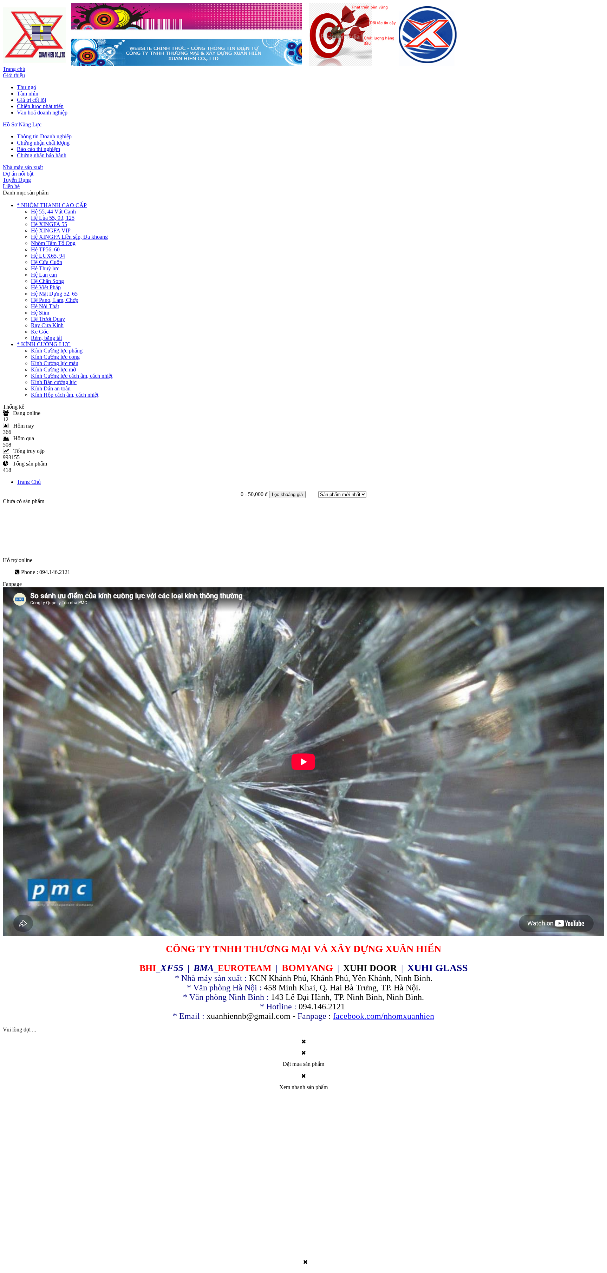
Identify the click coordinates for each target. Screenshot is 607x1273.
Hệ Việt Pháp (46, 287)
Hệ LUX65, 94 (48, 256)
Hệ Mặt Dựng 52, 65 (54, 294)
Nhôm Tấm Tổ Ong (53, 243)
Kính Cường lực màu (54, 363)
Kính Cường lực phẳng (57, 351)
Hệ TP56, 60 (45, 249)
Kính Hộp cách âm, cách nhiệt (64, 395)
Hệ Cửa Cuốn (46, 262)
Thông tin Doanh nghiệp (44, 136)
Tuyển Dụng (17, 180)
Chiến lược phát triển (40, 106)
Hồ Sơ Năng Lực (22, 124)
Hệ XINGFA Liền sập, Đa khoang (69, 237)
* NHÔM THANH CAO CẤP (52, 205)
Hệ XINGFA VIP (51, 230)
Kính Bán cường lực (54, 382)
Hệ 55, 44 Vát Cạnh (53, 212)
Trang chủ (14, 69)
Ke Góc (39, 332)
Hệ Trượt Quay (48, 319)
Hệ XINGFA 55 (49, 224)
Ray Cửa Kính (47, 325)
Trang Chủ (29, 482)
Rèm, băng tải (46, 338)
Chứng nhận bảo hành (41, 155)
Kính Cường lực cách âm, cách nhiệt (71, 376)
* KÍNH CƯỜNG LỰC (44, 344)
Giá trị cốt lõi (31, 100)
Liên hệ (11, 186)
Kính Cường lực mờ (53, 369)
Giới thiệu (14, 75)
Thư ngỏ (26, 87)
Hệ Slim (40, 313)
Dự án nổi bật (18, 174)
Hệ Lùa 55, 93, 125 (52, 218)
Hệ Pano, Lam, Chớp (54, 300)
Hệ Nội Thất (45, 306)
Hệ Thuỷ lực (45, 268)
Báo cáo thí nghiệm (38, 149)
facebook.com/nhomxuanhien (383, 1016)
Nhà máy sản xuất (23, 167)
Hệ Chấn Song (47, 281)
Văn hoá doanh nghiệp (42, 113)
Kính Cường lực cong (55, 357)
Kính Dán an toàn (51, 388)
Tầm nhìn (27, 94)
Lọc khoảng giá (287, 494)
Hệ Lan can (44, 275)
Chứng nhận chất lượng (43, 143)
